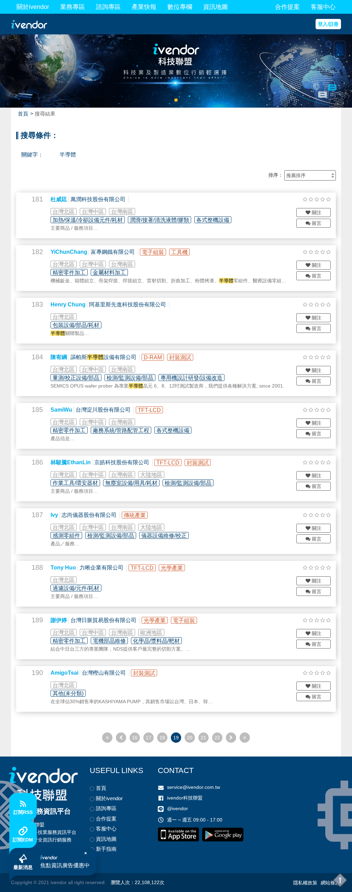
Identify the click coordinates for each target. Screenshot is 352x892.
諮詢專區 (108, 6)
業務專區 (72, 6)
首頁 (23, 114)
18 (162, 737)
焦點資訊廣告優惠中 (65, 865)
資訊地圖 (215, 6)
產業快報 (144, 6)
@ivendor (177, 808)
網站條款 (330, 882)
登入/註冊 (328, 24)
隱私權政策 (305, 882)
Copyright (21, 882)
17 (148, 737)
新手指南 (106, 849)
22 (217, 737)
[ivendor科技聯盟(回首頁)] (43, 784)
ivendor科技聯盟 (184, 798)
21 (203, 737)
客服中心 (323, 6)
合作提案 (287, 6)
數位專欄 (179, 6)
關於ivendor (32, 6)
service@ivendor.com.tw (193, 787)
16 (135, 737)
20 (189, 737)
